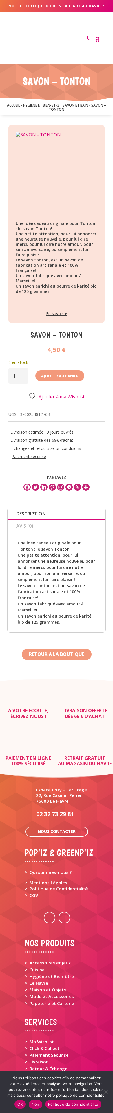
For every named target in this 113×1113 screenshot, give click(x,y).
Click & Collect (44, 1048)
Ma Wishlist (42, 1042)
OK (20, 1104)
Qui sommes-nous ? (51, 872)
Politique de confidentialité (73, 1104)
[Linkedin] (44, 487)
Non (35, 1104)
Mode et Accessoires (52, 996)
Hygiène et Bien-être (52, 976)
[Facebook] (27, 487)
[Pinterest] (52, 487)
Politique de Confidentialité (59, 889)
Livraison (39, 1062)
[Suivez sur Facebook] (49, 917)
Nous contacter (57, 831)
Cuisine (37, 970)
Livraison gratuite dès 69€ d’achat (41, 440)
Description (31, 513)
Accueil (13, 105)
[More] (86, 487)
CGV (34, 895)
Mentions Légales (48, 882)
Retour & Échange (49, 1068)
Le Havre (39, 983)
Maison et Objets (48, 990)
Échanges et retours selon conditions (46, 448)
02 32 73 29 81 (55, 814)
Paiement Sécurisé (49, 1055)
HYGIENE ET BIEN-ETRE (41, 105)
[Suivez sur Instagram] (64, 917)
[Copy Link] (77, 487)
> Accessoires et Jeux (48, 963)
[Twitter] (35, 487)
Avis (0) (24, 526)
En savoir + (56, 313)
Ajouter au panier (60, 375)
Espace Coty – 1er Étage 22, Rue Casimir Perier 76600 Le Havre (61, 795)
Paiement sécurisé (29, 456)
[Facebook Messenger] (69, 487)
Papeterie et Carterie (52, 1003)
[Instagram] (60, 487)
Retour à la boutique (56, 654)
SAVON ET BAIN (75, 105)
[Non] (106, 1092)
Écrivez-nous (27, 716)
